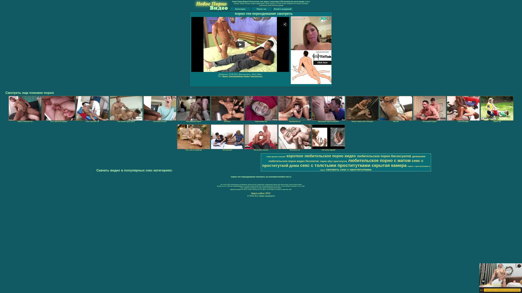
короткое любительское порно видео (321, 156)
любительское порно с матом (379, 160)
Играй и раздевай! (283, 9)
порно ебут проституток (333, 161)
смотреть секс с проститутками (348, 169)
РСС (268, 193)
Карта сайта (257, 193)
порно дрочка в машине (275, 157)
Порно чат (261, 9)
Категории (240, 9)
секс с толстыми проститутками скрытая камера (353, 165)
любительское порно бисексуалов (384, 156)
